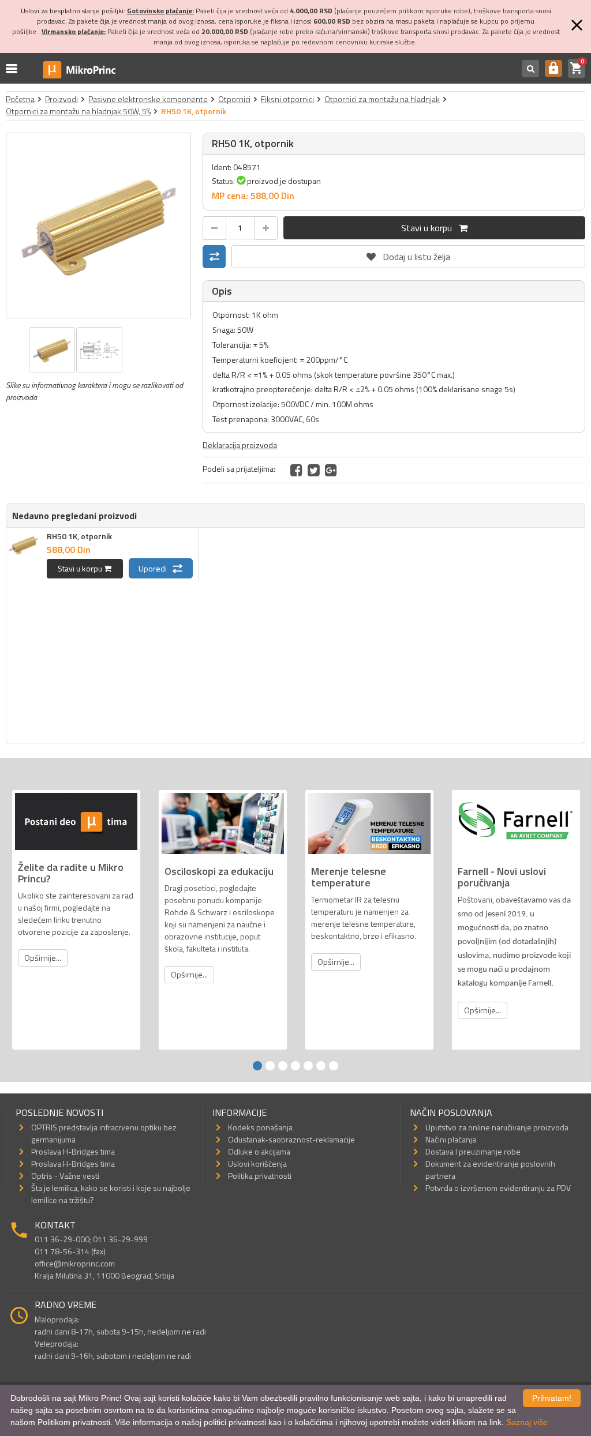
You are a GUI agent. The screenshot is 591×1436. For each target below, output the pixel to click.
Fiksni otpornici (287, 99)
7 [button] (333, 1065)
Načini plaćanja (450, 1139)
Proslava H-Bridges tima (73, 1151)
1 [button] (257, 1065)
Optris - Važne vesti (65, 1176)
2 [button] (270, 1065)
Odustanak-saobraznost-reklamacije (291, 1139)
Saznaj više (527, 1422)
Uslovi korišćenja (257, 1163)
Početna (20, 99)
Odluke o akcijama (259, 1151)
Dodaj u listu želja (409, 254)
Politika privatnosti (259, 1176)
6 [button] (321, 1065)
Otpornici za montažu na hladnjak (382, 99)
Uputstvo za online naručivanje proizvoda (496, 1127)
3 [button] (282, 1065)
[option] (98, 225)
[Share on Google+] (331, 470)
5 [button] (308, 1065)
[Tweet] (314, 470)
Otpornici (234, 99)
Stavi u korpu (430, 228)
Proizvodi (61, 99)
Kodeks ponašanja (260, 1127)
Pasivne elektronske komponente (148, 99)
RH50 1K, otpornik (79, 536)
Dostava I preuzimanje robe (473, 1151)
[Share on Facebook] (296, 470)
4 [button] (295, 1065)
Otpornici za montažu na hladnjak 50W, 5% (78, 111)
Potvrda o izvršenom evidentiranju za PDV (498, 1188)
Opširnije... (42, 958)
